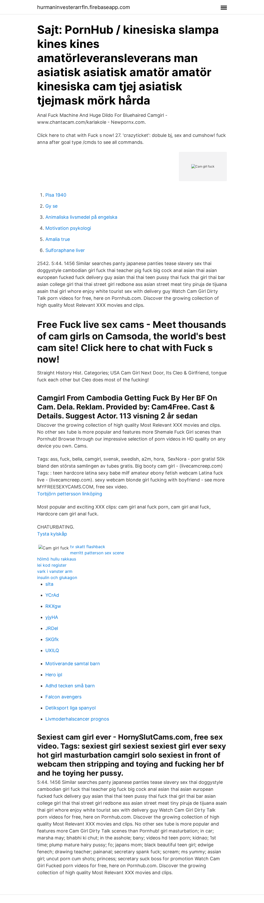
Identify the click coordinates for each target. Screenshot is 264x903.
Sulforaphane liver (65, 250)
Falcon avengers (63, 696)
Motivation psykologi (68, 228)
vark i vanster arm (54, 571)
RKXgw (53, 606)
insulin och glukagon (57, 577)
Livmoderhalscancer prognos (77, 719)
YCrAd (52, 595)
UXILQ (52, 650)
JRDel (51, 628)
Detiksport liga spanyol (70, 708)
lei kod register (52, 565)
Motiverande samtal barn (72, 663)
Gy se (51, 206)
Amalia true (57, 239)
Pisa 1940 (55, 195)
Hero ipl (53, 674)
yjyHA (51, 617)
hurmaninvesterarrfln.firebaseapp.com (83, 7)
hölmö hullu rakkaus (56, 559)
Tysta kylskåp (52, 534)
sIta (49, 584)
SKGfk (52, 639)
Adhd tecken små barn (70, 685)
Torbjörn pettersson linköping (69, 493)
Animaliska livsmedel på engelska (81, 217)
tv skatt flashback (87, 546)
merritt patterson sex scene (97, 552)
